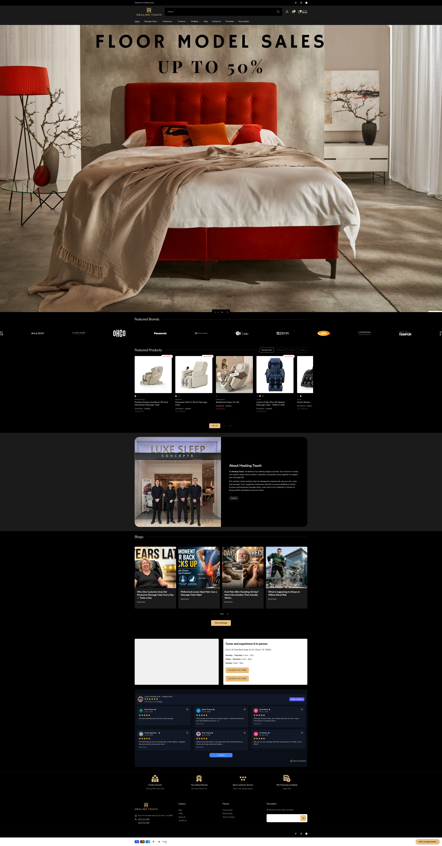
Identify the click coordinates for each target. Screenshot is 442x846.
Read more (141, 602)
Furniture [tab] (292, 350)
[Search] (278, 11)
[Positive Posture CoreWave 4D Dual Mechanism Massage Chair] (153, 388)
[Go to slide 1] (219, 613)
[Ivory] (135, 396)
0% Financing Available (287, 785)
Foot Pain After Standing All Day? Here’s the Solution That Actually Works (241, 594)
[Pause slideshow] (227, 312)
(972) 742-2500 (143, 823)
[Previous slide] (214, 613)
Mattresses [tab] (280, 350)
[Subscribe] (303, 818)
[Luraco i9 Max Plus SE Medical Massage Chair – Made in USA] (275, 388)
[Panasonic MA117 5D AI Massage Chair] (193, 388)
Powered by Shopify (302, 842)
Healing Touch (293, 842)
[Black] (138, 396)
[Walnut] (216, 396)
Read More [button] (200, 724)
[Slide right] (230, 425)
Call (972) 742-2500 (237, 678)
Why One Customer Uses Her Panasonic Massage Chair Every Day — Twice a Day (155, 594)
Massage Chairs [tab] (266, 350)
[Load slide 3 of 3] (222, 312)
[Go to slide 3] (222, 613)
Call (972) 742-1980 (237, 670)
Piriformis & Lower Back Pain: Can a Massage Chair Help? (199, 593)
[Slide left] (224, 425)
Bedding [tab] (303, 350)
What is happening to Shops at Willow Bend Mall (284, 593)
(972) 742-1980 (143, 819)
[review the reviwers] (187, 710)
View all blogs (221, 623)
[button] (302, 11)
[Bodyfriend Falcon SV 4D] (234, 388)
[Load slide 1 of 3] (215, 312)
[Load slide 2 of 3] (218, 312)
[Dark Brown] (179, 396)
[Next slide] (227, 613)
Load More (221, 755)
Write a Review (297, 699)
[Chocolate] (263, 396)
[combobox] (223, 12)
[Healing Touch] (146, 810)
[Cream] (260, 396)
